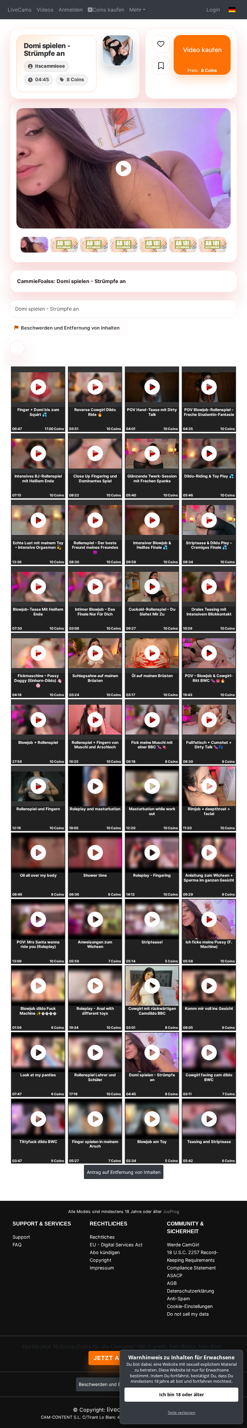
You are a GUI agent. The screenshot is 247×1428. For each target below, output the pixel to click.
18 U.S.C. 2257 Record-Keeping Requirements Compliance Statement (192, 1260)
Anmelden (71, 9)
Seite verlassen (181, 1412)
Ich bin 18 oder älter (181, 1394)
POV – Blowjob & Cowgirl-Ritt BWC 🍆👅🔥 (209, 678)
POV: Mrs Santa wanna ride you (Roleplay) (38, 944)
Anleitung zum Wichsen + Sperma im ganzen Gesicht (209, 877)
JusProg (171, 1211)
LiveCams (20, 9)
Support (21, 1237)
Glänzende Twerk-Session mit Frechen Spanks (152, 478)
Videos (45, 9)
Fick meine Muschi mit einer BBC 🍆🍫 (152, 745)
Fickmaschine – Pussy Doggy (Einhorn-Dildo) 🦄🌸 (38, 680)
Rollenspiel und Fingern (38, 808)
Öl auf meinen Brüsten (152, 675)
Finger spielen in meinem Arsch (95, 1144)
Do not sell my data (188, 1314)
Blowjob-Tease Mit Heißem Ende (38, 611)
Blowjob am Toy (152, 1141)
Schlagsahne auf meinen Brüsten (95, 678)
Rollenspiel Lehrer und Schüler (95, 1077)
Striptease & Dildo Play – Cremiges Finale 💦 (209, 545)
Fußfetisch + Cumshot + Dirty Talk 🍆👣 (209, 745)
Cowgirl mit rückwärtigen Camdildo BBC (152, 1011)
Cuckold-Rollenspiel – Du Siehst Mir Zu (152, 611)
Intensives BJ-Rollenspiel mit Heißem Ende (38, 478)
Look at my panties (38, 1074)
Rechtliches (102, 1237)
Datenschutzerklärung (190, 1291)
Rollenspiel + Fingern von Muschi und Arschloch (95, 745)
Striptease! (152, 942)
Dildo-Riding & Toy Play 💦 (209, 476)
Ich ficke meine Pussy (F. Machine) (209, 944)
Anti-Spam (178, 1298)
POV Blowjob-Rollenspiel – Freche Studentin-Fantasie (209, 412)
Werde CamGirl (183, 1244)
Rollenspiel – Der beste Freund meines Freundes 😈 (95, 547)
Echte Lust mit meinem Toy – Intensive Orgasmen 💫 (38, 545)
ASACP (174, 1275)
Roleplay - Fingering (152, 875)
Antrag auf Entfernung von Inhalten (123, 1172)
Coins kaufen (108, 9)
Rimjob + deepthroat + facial (209, 811)
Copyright (100, 1260)
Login (213, 9)
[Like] (161, 44)
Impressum (102, 1267)
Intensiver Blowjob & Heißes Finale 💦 (152, 545)
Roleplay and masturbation (95, 808)
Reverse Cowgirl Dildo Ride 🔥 (95, 412)
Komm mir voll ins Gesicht (209, 1008)
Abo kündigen (105, 1252)
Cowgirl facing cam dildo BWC (209, 1077)
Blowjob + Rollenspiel (38, 742)
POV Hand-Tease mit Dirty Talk (152, 412)
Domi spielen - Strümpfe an (152, 1077)
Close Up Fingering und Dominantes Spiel (95, 478)
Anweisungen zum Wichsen (95, 944)
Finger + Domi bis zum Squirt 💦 (38, 412)
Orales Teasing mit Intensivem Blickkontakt (209, 611)
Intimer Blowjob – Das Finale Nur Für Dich (95, 611)
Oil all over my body (38, 875)
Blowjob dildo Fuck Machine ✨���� (38, 1011)
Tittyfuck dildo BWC (38, 1141)
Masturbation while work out (152, 811)
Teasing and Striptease (209, 1141)
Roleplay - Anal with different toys (95, 1011)
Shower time (95, 875)
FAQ (17, 1244)
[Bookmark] (161, 66)
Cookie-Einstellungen (190, 1306)
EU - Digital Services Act (116, 1244)
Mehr (135, 9)
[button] (232, 10)
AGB (172, 1283)
